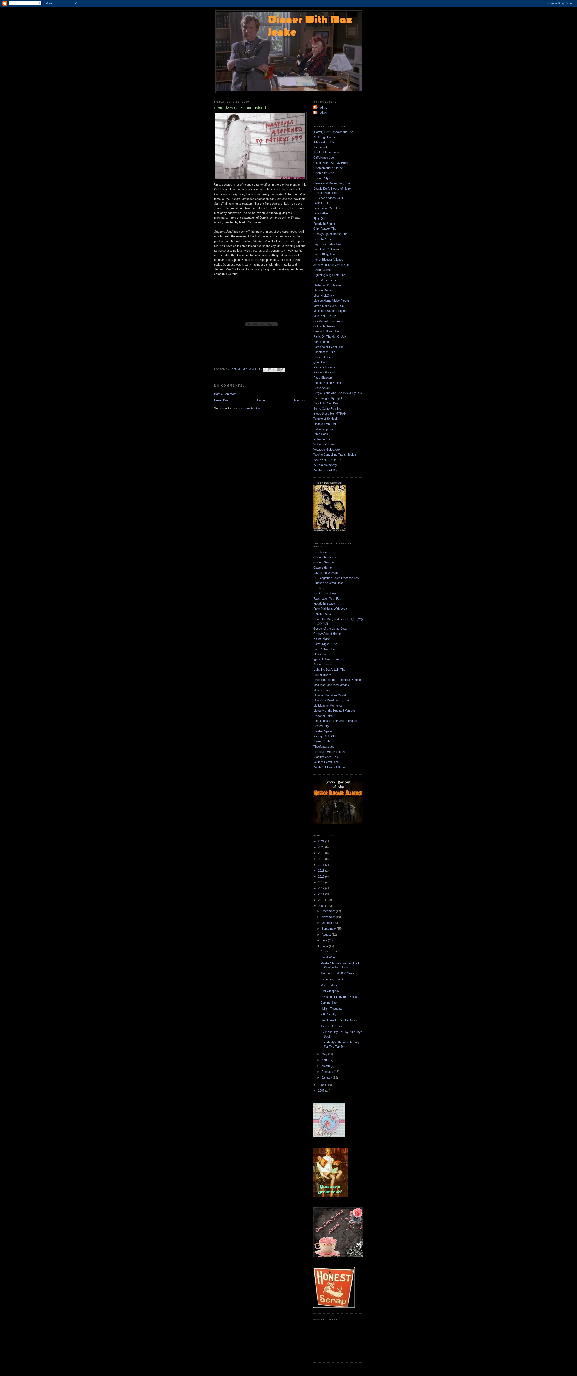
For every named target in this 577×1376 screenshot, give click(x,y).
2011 (321, 894)
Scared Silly (321, 726)
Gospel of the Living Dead (330, 628)
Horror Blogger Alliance (328, 259)
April (325, 1060)
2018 (321, 859)
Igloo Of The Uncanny (327, 659)
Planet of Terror (323, 357)
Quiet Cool (320, 362)
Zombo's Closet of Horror (329, 767)
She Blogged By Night (327, 398)
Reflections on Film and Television (335, 721)
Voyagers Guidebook (326, 449)
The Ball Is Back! (332, 1026)
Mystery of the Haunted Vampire (334, 710)
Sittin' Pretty (329, 1014)
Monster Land (322, 690)
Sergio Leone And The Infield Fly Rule (338, 393)
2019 (321, 853)
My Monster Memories (328, 705)
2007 (321, 1090)
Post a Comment (225, 394)
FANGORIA (320, 203)
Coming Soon (329, 1002)
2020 (321, 847)
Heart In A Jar (322, 239)
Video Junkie (321, 439)
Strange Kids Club (325, 736)
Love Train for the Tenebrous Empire (337, 679)
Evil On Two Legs (324, 593)
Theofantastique (323, 746)
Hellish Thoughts (331, 1008)
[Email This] (265, 370)
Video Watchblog (324, 444)
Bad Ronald (320, 147)
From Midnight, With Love (330, 608)
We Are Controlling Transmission (334, 454)
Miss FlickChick (323, 295)
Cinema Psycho (323, 173)
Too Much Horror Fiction (329, 751)
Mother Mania (329, 985)
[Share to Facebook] (278, 370)
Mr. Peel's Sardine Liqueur (330, 311)
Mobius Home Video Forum (331, 300)
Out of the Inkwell (324, 326)
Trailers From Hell (325, 424)
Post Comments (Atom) (247, 408)
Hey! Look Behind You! (328, 244)
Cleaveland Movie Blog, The (331, 183)
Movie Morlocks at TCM (329, 306)
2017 (321, 864)
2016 (321, 870)
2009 (321, 906)
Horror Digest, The (325, 644)
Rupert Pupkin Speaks (328, 383)
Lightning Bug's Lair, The (329, 275)
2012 (321, 888)
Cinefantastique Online (328, 168)
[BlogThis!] (270, 370)
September (329, 928)
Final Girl (319, 218)
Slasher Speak (322, 731)
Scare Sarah (321, 388)
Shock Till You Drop (326, 403)
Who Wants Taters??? (327, 459)
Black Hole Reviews (326, 152)
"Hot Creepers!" (331, 991)
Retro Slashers (323, 377)
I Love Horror (321, 654)
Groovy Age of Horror (327, 633)
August (327, 934)
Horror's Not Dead (324, 649)
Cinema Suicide (323, 562)
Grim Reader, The (324, 228)
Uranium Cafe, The (325, 757)
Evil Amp (319, 588)
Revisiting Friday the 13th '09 (339, 996)
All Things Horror (324, 137)
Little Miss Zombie (325, 280)
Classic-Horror (322, 567)
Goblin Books (322, 614)
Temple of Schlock (325, 418)
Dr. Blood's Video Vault (328, 198)
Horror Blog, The (324, 254)
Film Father (320, 213)
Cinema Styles (322, 178)
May (325, 1054)
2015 (321, 876)
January (327, 1077)
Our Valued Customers (328, 321)
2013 (321, 882)
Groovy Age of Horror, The (330, 234)
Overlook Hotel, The (326, 331)
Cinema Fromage (324, 557)
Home (261, 400)
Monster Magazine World (329, 695)
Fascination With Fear (327, 208)
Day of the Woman (325, 572)
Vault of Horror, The (326, 762)
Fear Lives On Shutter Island (339, 1020)
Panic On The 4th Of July (330, 336)
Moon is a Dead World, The (331, 700)
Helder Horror (321, 638)
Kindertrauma (322, 269)
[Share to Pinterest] (282, 370)
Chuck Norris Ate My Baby (330, 162)
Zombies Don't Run (325, 470)
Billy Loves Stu (323, 552)
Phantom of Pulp (324, 352)
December (329, 911)
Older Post (300, 400)
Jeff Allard (320, 107)
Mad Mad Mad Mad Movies (331, 685)
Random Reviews (324, 372)
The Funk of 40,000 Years (337, 973)
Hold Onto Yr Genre (326, 249)
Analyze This (329, 951)
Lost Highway (322, 674)
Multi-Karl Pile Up (324, 316)
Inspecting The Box (333, 979)
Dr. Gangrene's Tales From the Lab (336, 578)
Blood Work (328, 957)
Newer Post (221, 400)
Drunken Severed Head (328, 583)
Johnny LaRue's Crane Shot (331, 264)
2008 (321, 1084)
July (325, 940)
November (329, 917)
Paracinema (321, 341)
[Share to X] (274, 370)
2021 (321, 841)
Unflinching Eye (323, 429)
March (326, 1066)
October (327, 922)
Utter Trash (320, 434)
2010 (321, 900)
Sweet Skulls (321, 741)
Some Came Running (327, 408)
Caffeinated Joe (323, 157)
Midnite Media (322, 290)
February (328, 1071)
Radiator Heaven (324, 367)
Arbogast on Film (324, 142)
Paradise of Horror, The (328, 347)
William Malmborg (325, 465)
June (325, 946)
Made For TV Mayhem (328, 285)
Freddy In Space (324, 223)
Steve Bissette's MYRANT (330, 413)
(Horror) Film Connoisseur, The (333, 132)
